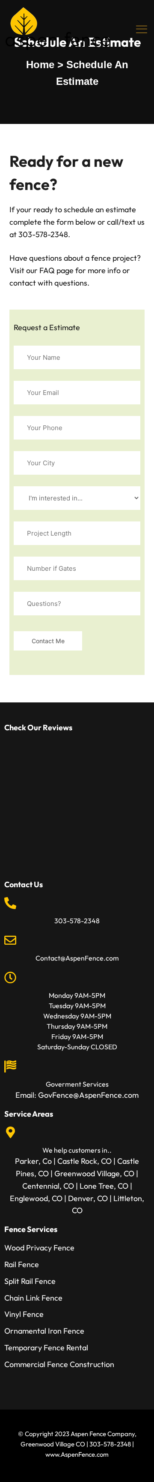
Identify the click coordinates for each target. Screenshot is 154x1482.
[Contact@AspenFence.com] (10, 940)
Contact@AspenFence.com (77, 958)
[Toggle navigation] (142, 29)
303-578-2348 (77, 920)
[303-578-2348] (10, 903)
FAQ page (56, 270)
